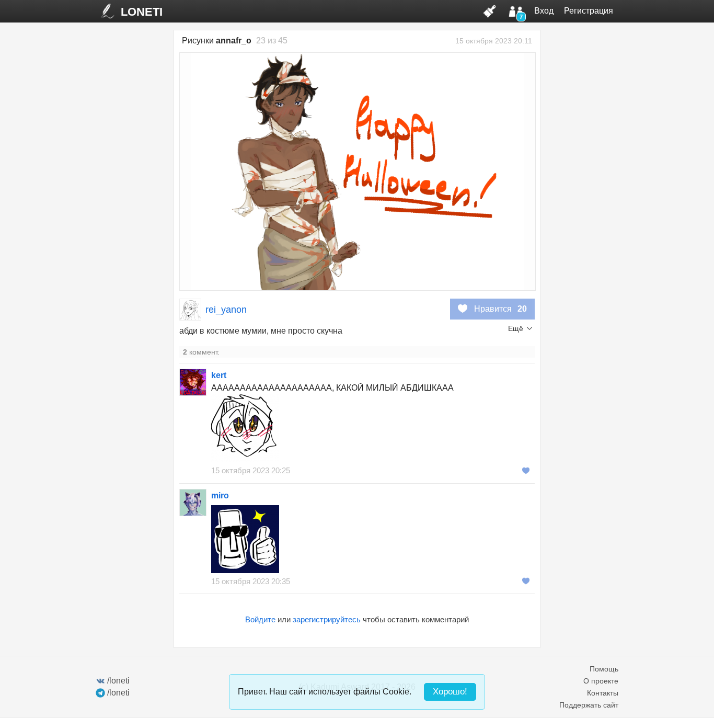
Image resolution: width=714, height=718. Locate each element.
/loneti (118, 680)
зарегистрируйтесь (327, 619)
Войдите (260, 619)
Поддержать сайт (588, 705)
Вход (544, 10)
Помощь (604, 669)
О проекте (600, 681)
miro (220, 495)
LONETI (142, 11)
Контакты (602, 693)
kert (218, 375)
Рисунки (216, 40)
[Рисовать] (490, 11)
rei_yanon (226, 309)
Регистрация (588, 10)
